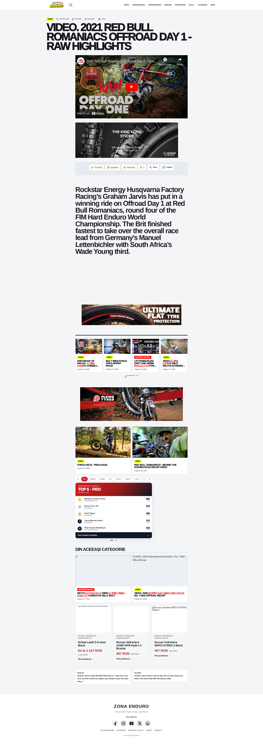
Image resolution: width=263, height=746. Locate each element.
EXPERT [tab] (93, 479)
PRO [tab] (84, 479)
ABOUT (149, 730)
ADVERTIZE (121, 730)
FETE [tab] (137, 479)
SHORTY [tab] (128, 479)
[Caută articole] (71, 5)
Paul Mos (78, 19)
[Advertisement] (131, 282)
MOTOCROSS (180, 5)
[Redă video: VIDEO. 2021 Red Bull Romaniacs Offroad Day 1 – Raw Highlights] (131, 86)
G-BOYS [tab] (118, 479)
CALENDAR (202, 5)
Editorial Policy (136, 730)
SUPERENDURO (154, 5)
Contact (158, 730)
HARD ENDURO (138, 5)
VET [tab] (110, 479)
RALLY (191, 5)
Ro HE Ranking (107, 730)
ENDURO (168, 5)
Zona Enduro (131, 706)
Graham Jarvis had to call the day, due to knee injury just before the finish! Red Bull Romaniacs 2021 (158, 676)
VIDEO (126, 5)
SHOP (212, 5)
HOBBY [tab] (102, 479)
